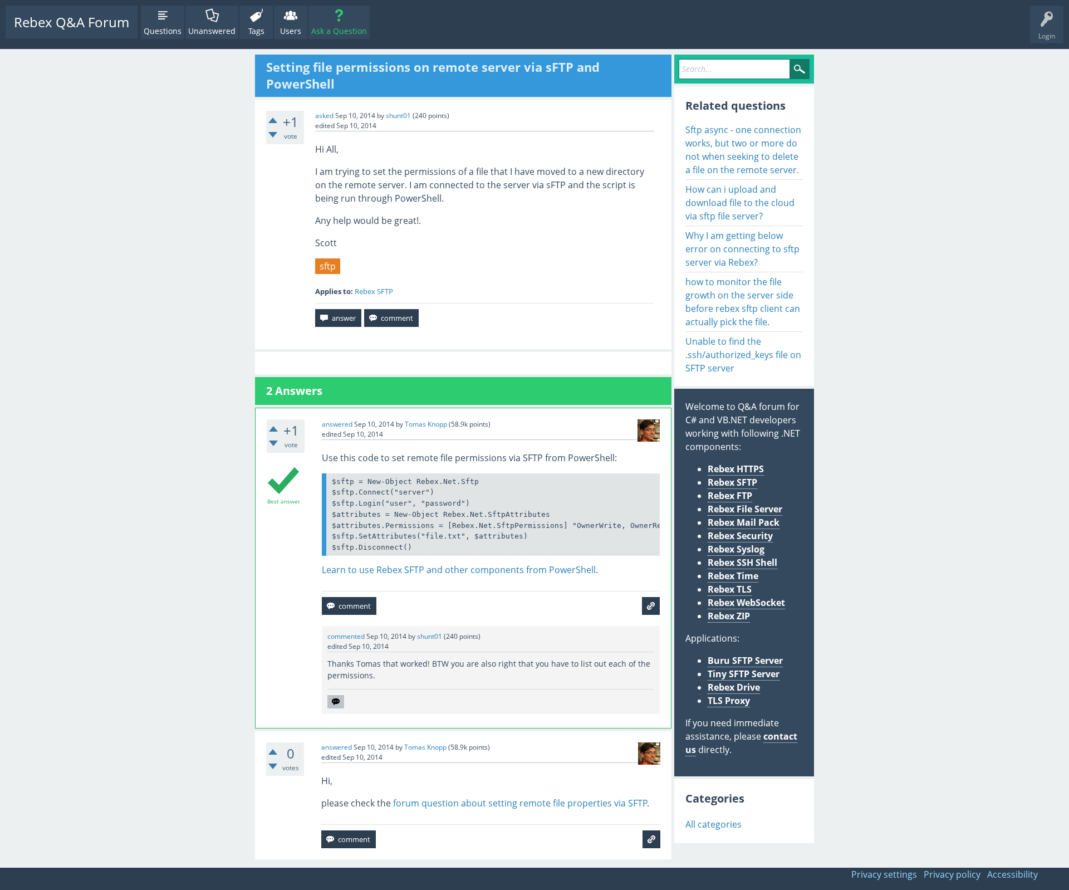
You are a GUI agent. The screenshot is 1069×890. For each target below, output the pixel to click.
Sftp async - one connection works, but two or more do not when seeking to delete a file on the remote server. (743, 150)
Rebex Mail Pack (743, 522)
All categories (713, 824)
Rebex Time (733, 576)
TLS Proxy (729, 701)
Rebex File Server (745, 509)
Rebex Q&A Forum (71, 22)
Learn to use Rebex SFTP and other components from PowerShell (459, 570)
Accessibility (1012, 874)
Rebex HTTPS (736, 469)
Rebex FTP (730, 496)
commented (346, 636)
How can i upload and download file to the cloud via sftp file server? (740, 202)
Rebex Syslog (736, 549)
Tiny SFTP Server (743, 674)
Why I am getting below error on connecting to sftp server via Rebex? (742, 248)
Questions (163, 31)
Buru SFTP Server (745, 660)
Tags (256, 31)
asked (324, 115)
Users (290, 31)
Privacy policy (952, 874)
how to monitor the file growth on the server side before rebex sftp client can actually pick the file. (742, 302)
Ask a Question (339, 31)
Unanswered (212, 31)
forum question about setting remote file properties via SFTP (520, 803)
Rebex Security (740, 536)
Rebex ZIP (729, 616)
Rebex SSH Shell (742, 562)
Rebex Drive (734, 687)
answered (337, 424)
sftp (328, 266)
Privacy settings (884, 874)
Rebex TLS (730, 589)
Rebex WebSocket (746, 602)
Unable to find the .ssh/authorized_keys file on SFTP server (743, 354)
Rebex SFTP (374, 291)
